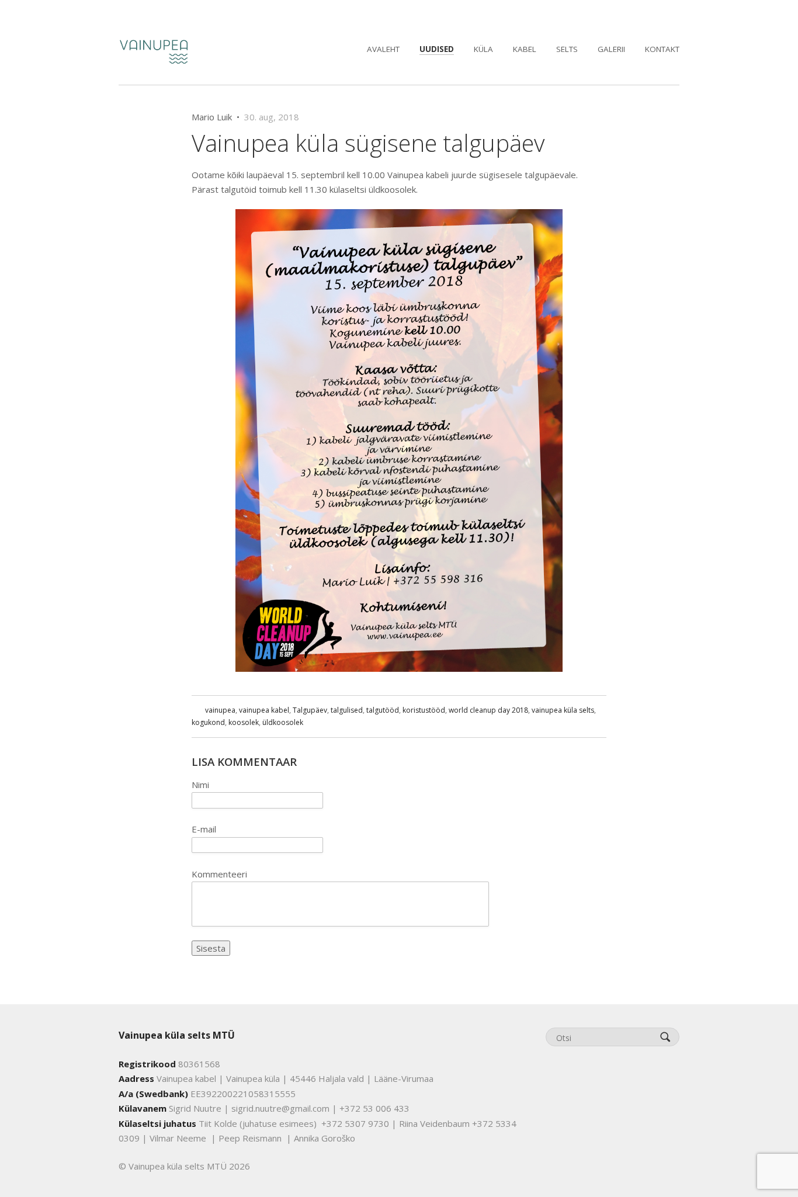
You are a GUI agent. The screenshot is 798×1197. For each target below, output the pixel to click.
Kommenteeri (219, 874)
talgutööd (382, 710)
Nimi (200, 784)
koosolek (243, 722)
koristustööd (424, 710)
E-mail (204, 829)
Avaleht (383, 49)
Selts (567, 49)
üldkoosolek (282, 722)
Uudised (436, 49)
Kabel (524, 49)
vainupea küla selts (563, 710)
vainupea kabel (264, 710)
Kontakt (662, 49)
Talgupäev (310, 710)
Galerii (611, 49)
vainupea (220, 710)
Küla (483, 49)
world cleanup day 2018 (488, 710)
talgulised (347, 710)
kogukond (208, 722)
